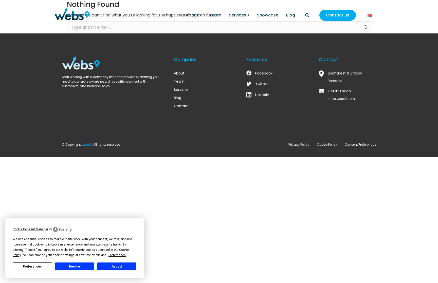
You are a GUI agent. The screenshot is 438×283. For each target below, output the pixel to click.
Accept (117, 266)
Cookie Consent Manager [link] (30, 229)
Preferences (32, 266)
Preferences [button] (117, 255)
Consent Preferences (360, 144)
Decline (74, 266)
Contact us (337, 15)
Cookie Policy (327, 144)
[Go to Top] (427, 272)
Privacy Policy (298, 144)
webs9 (87, 144)
